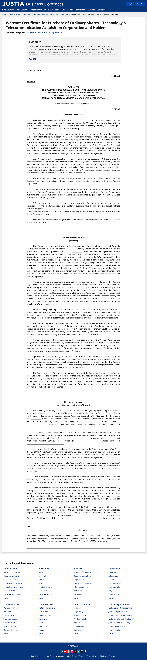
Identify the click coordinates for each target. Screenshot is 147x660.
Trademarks (79, 626)
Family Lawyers (9, 590)
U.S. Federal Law (11, 604)
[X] (82, 651)
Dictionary (113, 572)
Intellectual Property (82, 583)
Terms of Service (78, 656)
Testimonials (114, 630)
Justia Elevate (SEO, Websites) (121, 619)
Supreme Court (10, 619)
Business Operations (83, 576)
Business (78, 568)
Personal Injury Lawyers (13, 594)
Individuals (43, 568)
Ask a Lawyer (23, 10)
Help (68, 656)
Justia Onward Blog (117, 626)
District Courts (9, 626)
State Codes (43, 611)
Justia (4, 14)
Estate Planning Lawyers (14, 587)
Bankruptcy (43, 572)
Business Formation (82, 572)
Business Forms (80, 615)
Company (60, 656)
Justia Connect (37, 656)
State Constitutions (46, 608)
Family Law (43, 590)
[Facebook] (68, 651)
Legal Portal (50, 656)
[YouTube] (65, 651)
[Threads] (75, 651)
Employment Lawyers (12, 583)
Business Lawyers (11, 576)
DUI (40, 583)
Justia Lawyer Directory (119, 611)
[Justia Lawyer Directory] (85, 651)
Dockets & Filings (10, 630)
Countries (78, 630)
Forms (11, 14)
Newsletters (80, 10)
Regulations (8, 615)
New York (42, 626)
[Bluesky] (78, 651)
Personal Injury (45, 594)
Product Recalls (80, 619)
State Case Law (44, 615)
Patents (77, 622)
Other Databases (82, 604)
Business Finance (33, 32)
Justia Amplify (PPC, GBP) (119, 622)
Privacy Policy (92, 656)
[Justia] (13, 4)
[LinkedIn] (62, 651)
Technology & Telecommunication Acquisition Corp (50, 14)
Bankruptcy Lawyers (12, 572)
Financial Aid (114, 579)
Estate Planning (45, 587)
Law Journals (114, 587)
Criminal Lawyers (10, 579)
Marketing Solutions (96, 10)
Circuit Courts (9, 622)
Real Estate (78, 590)
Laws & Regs (67, 10)
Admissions (113, 576)
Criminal (42, 576)
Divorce (41, 579)
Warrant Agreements (53, 32)
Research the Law (38, 10)
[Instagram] (72, 651)
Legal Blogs (79, 611)
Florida (41, 622)
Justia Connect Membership (120, 608)
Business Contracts (23, 14)
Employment (79, 579)
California (42, 619)
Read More (34, 59)
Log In (130, 4)
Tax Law (77, 594)
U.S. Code (7, 611)
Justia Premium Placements (120, 615)
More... (6, 598)
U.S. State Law (45, 604)
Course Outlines (115, 583)
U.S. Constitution (10, 608)
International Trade (82, 587)
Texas (41, 630)
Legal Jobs (78, 608)
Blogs (111, 590)
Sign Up (140, 4)
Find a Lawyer (8, 10)
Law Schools (54, 10)
